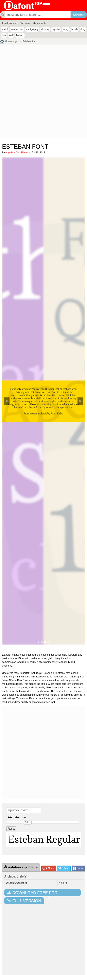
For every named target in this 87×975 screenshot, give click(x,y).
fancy (66, 29)
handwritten (17, 29)
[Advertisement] (43, 92)
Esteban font (29, 41)
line (4, 35)
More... (20, 35)
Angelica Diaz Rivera (17, 152)
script (5, 29)
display (45, 29)
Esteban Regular (44, 839)
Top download (9, 23)
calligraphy (32, 29)
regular (56, 29)
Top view (25, 23)
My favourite (39, 23)
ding (83, 29)
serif (11, 35)
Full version (26, 901)
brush (74, 29)
